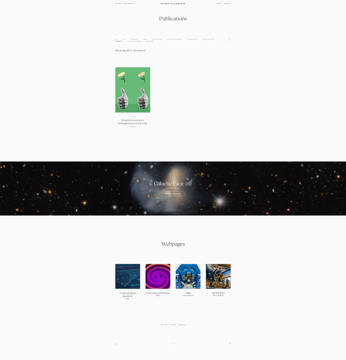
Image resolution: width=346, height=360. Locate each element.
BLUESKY (172, 325)
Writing (118, 3)
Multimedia (128, 3)
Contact (227, 3)
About (219, 3)
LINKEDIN (181, 325)
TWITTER (164, 325)
